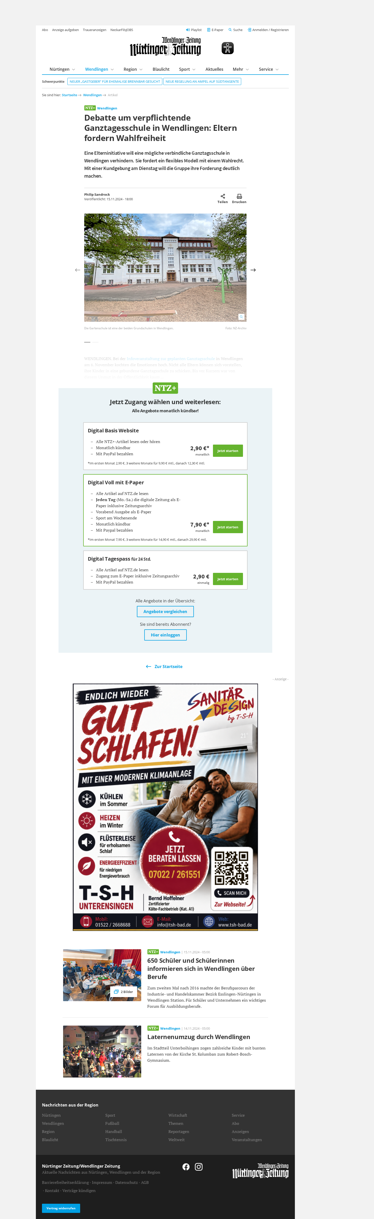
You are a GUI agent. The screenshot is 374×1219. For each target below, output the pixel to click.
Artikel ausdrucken (239, 196)
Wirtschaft (177, 1115)
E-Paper (217, 29)
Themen (175, 1123)
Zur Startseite (168, 666)
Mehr (238, 69)
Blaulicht (161, 69)
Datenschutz (126, 1182)
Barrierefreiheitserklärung (65, 1182)
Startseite (69, 95)
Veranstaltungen (247, 1139)
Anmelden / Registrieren (270, 29)
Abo (45, 29)
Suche (237, 29)
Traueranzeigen (94, 29)
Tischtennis (116, 1139)
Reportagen (178, 1131)
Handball (113, 1131)
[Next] (253, 270)
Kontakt (52, 1190)
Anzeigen (240, 1131)
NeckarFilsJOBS (121, 29)
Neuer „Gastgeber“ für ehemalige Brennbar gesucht (115, 81)
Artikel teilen (223, 196)
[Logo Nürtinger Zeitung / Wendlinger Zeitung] (165, 46)
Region (130, 69)
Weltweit (176, 1139)
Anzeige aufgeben (65, 29)
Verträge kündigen (79, 1190)
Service (266, 69)
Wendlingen (96, 69)
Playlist (196, 29)
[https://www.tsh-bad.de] (165, 807)
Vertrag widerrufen (61, 1208)
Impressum (102, 1182)
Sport (184, 69)
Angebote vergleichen (165, 611)
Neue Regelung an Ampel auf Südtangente (202, 81)
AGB (145, 1182)
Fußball (112, 1123)
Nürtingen (59, 69)
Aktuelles (214, 69)
